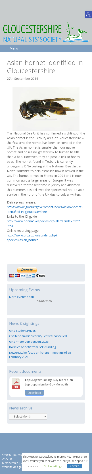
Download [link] (34, 393)
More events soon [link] (21, 297)
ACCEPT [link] (74, 466)
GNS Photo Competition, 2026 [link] (28, 342)
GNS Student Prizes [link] (22, 331)
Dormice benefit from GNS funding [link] (32, 347)
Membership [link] (10, 463)
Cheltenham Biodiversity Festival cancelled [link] (38, 336)
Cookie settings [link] (53, 466)
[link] (88, 14)
